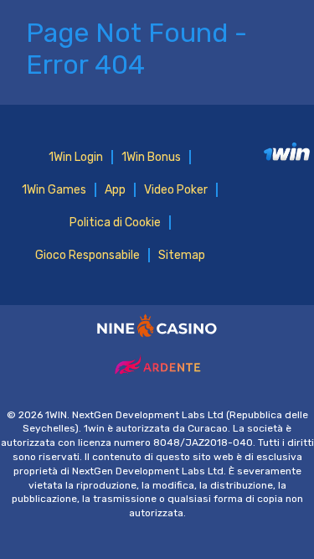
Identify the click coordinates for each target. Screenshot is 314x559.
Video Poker (176, 190)
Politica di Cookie (115, 222)
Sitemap (181, 255)
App (115, 190)
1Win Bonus (151, 157)
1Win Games (54, 190)
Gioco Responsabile (87, 255)
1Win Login (76, 157)
